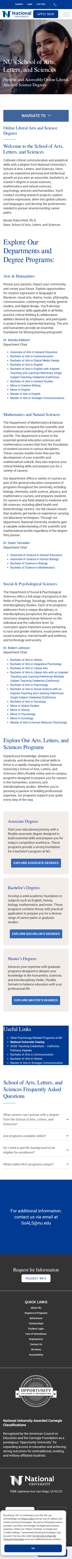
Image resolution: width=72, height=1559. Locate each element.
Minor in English (20, 389)
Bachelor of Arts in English (26, 364)
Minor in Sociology (21, 718)
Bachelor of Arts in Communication (31, 356)
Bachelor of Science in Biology (29, 563)
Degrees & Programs (36, 1313)
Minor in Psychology (22, 714)
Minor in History (20, 710)
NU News (36, 1349)
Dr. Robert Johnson (16, 648)
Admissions (36, 1318)
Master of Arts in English (25, 394)
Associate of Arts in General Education (33, 352)
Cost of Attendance (36, 1333)
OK (33, 1548)
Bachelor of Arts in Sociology (28, 701)
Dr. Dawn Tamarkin (16, 543)
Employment (36, 1339)
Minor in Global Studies (24, 705)
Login (29, 4)
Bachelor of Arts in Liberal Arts (29, 668)
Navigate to (34, 116)
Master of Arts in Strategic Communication (36, 1063)
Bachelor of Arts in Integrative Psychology (36, 664)
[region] (33, 1533)
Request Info (36, 1278)
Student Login (36, 1328)
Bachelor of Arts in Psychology (29, 685)
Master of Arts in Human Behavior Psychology (38, 722)
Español (19, 4)
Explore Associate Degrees (36, 862)
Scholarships (36, 1323)
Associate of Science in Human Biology (34, 559)
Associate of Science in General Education (36, 555)
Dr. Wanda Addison (16, 340)
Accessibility (36, 1354)
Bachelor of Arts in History (26, 660)
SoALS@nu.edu (36, 1223)
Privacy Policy (28, 1518)
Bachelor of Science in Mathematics (32, 567)
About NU (36, 1307)
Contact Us (36, 1344)
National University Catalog (27, 1042)
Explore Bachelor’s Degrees (36, 933)
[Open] (66, 14)
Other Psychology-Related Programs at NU (36, 1038)
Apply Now (45, 14)
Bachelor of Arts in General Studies (31, 381)
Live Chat (41, 4)
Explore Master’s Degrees (36, 1000)
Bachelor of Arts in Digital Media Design (34, 360)
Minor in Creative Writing (25, 385)
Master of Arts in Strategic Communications (37, 398)
